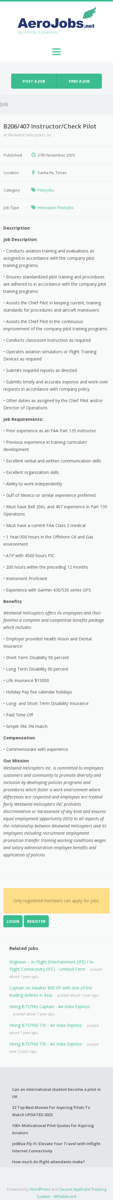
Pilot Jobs (46, 190)
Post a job (34, 81)
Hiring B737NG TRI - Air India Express (45, 1025)
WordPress (40, 1189)
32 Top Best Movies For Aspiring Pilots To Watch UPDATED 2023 (51, 1111)
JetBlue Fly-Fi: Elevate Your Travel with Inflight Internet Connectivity (56, 1147)
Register (36, 921)
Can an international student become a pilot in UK (56, 1093)
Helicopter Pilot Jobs (56, 207)
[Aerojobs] (56, 21)
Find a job (79, 81)
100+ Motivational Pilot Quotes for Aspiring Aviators (53, 1129)
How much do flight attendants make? (48, 1161)
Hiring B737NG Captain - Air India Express (49, 1006)
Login (13, 921)
